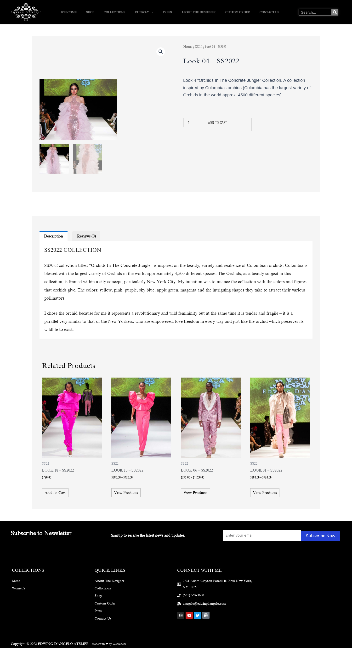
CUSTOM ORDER (237, 12)
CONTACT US (269, 12)
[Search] (334, 12)
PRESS (167, 12)
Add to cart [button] (55, 493)
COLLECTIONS (114, 12)
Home (188, 47)
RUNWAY (142, 12)
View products (126, 493)
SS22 (199, 47)
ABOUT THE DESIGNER (199, 12)
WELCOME (69, 12)
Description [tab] (53, 236)
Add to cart (217, 122)
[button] (160, 51)
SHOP (90, 12)
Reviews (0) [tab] (86, 236)
